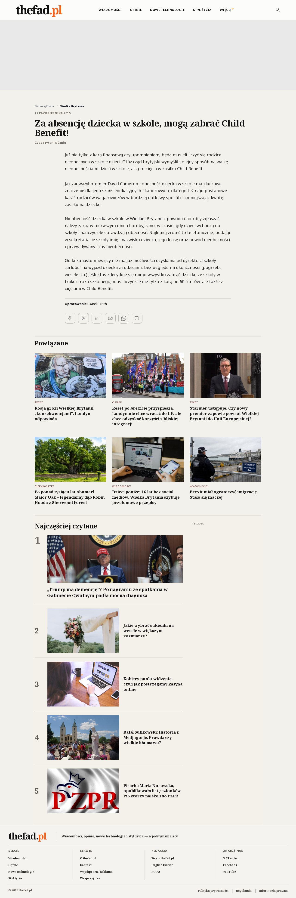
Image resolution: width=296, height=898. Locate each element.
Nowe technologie (167, 10)
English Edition (162, 865)
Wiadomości (110, 10)
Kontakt (86, 865)
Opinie (136, 10)
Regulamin (244, 891)
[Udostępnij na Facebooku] (70, 318)
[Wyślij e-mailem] (110, 318)
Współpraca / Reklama (96, 872)
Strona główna (44, 106)
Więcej (225, 10)
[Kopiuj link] (137, 318)
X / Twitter (230, 858)
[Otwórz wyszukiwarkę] (275, 10)
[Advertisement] (148, 54)
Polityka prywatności (213, 891)
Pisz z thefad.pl (162, 858)
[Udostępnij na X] (83, 318)
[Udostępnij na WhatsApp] (123, 318)
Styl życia (202, 10)
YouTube (229, 872)
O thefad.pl (88, 858)
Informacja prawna (273, 891)
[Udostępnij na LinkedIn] (97, 318)
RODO (155, 872)
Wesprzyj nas (90, 878)
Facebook (230, 865)
